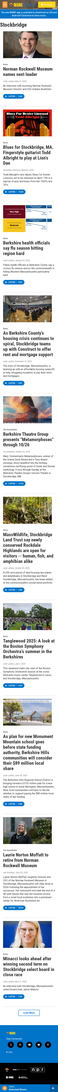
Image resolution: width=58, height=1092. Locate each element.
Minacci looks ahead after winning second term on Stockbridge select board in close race (28, 966)
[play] (5, 1088)
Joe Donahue (9, 451)
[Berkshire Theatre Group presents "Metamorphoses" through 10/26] (27, 409)
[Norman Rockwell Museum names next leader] (27, 44)
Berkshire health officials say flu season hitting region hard (26, 248)
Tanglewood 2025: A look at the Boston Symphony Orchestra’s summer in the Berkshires (29, 648)
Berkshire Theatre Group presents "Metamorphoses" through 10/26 (28, 439)
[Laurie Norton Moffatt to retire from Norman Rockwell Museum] (27, 830)
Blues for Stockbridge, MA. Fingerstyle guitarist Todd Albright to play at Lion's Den (28, 155)
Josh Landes (8, 81)
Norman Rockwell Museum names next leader (28, 71)
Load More (29, 1012)
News (5, 64)
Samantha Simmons (11, 170)
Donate (48, 4)
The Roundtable (10, 429)
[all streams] (54, 1088)
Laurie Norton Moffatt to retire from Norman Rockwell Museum (25, 860)
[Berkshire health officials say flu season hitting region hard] (27, 218)
